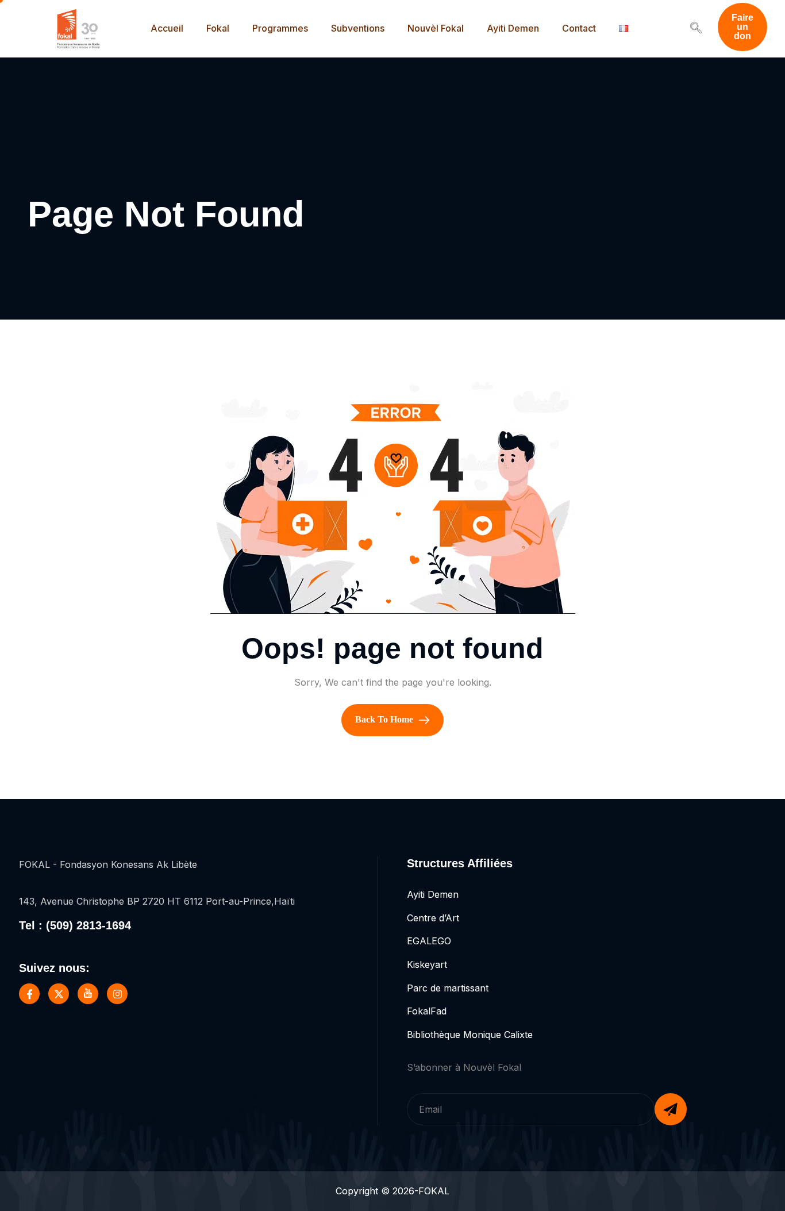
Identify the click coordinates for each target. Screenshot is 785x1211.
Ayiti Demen (513, 28)
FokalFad (427, 1011)
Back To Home (385, 719)
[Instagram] (117, 993)
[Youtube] (88, 993)
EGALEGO (429, 941)
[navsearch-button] (695, 28)
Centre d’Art (433, 918)
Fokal (217, 28)
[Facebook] (29, 993)
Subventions (357, 28)
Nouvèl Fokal (435, 28)
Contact (579, 28)
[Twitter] (58, 993)
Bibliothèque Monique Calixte (470, 1034)
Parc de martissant (447, 988)
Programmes (280, 28)
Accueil (167, 28)
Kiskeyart (427, 964)
